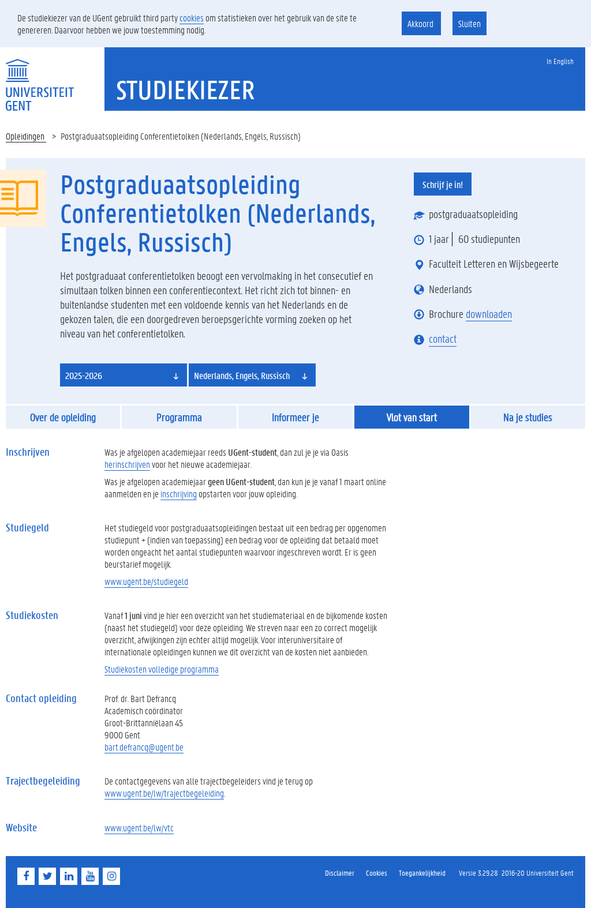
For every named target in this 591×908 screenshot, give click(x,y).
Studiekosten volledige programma (161, 669)
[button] (123, 375)
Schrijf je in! (442, 184)
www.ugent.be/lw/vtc (139, 827)
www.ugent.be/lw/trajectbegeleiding (164, 793)
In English (560, 61)
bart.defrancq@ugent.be (144, 747)
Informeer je (295, 417)
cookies (191, 18)
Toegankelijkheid (422, 872)
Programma (179, 417)
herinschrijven (127, 464)
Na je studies (527, 417)
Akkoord (421, 23)
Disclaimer (339, 872)
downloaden (489, 314)
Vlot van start (412, 417)
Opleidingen (26, 136)
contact (443, 339)
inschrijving (178, 493)
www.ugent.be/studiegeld (146, 581)
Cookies (376, 872)
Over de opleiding (63, 417)
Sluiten (469, 23)
